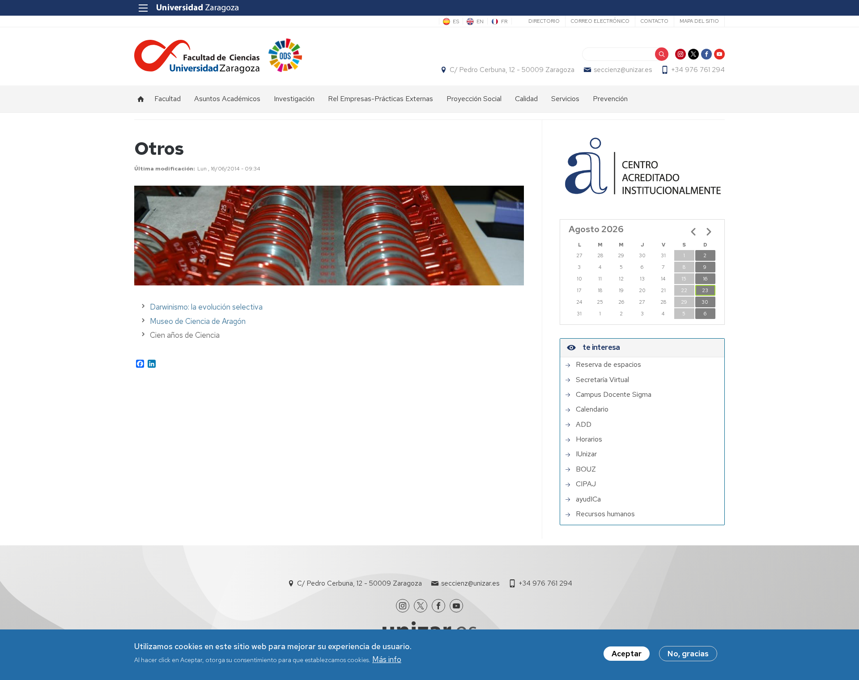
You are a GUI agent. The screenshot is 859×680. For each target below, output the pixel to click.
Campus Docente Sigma (613, 395)
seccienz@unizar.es (623, 69)
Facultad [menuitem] (167, 98)
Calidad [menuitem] (526, 98)
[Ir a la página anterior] (693, 231)
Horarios (589, 439)
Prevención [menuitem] (610, 98)
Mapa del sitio (699, 21)
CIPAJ (586, 484)
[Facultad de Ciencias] (196, 56)
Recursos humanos (605, 514)
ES (456, 21)
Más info (386, 659)
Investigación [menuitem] (294, 98)
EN (480, 21)
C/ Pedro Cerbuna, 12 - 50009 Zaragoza (512, 69)
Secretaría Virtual (602, 380)
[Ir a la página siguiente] (708, 231)
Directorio (544, 21)
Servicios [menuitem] (565, 98)
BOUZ (586, 469)
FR (504, 21)
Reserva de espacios (608, 365)
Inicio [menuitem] (141, 99)
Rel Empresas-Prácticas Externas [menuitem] (380, 98)
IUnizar (586, 454)
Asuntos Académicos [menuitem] (227, 98)
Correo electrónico (600, 21)
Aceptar (627, 654)
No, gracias (688, 654)
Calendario (592, 409)
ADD (583, 425)
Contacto (654, 21)
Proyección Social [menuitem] (474, 98)
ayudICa (588, 499)
